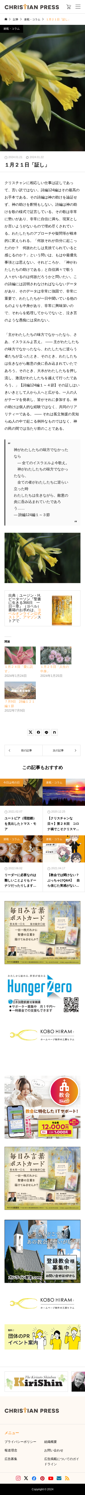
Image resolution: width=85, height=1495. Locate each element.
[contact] (59, 1478)
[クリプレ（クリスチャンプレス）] (32, 6)
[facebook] (34, 1478)
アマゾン (30, 617)
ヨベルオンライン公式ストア (24, 613)
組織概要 (50, 1442)
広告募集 (11, 1459)
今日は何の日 (11, 782)
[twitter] (26, 1478)
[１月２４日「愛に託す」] (20, 655)
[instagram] (18, 1478)
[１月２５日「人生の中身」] (56, 655)
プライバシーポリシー (20, 1442)
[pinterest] (42, 1478)
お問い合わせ (53, 1450)
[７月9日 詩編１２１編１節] (20, 690)
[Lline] (46, 732)
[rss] (67, 1478)
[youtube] (50, 1478)
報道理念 (11, 1450)
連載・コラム (11, 28)
